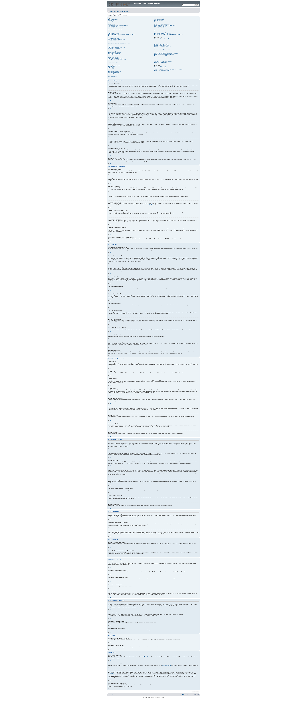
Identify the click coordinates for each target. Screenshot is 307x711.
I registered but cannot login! (113, 22)
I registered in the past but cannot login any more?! (118, 25)
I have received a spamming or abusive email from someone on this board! (168, 34)
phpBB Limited (144, 656)
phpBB (150, 204)
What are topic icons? (112, 76)
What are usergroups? (158, 21)
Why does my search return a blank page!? (162, 46)
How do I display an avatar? (113, 40)
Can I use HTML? (111, 67)
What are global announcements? (114, 71)
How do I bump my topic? (113, 62)
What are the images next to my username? (116, 39)
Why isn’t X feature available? (160, 67)
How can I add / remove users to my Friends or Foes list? (165, 39)
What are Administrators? (159, 19)
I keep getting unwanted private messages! (162, 33)
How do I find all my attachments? (160, 62)
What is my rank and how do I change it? (116, 41)
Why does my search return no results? (162, 45)
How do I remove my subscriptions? (161, 57)
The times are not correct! (113, 35)
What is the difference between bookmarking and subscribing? (166, 53)
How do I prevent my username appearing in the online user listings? (121, 34)
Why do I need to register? (113, 19)
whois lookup (111, 673)
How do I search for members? (160, 47)
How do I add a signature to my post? (115, 49)
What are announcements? (113, 72)
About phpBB (111, 658)
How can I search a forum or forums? (161, 44)
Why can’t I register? (112, 21)
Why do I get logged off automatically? (115, 27)
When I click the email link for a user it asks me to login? (119, 43)
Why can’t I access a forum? (113, 54)
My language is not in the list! (113, 38)
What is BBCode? (111, 66)
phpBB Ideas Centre (166, 665)
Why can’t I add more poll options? (115, 52)
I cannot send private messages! (160, 32)
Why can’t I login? (111, 24)
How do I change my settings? (114, 33)
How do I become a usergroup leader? (161, 24)
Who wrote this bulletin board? (160, 66)
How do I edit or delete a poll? (114, 53)
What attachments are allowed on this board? (163, 61)
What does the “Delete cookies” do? (115, 29)
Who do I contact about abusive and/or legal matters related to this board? (168, 69)
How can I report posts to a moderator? (116, 58)
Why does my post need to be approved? (116, 60)
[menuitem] (116, 9)
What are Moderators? (158, 20)
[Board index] (119, 4)
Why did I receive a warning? (113, 57)
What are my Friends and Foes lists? (161, 38)
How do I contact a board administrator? (162, 70)
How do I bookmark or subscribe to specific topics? (164, 54)
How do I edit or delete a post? (114, 48)
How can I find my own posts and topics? (162, 49)
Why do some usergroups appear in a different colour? (164, 25)
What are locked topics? (113, 74)
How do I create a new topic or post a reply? (116, 47)
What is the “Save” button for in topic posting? (117, 59)
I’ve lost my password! (112, 26)
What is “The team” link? (159, 27)
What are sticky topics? (112, 73)
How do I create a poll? (112, 51)
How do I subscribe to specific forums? (161, 55)
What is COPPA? (111, 20)
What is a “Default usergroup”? (160, 26)
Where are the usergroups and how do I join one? (163, 22)
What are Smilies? (111, 68)
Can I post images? (112, 70)
